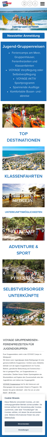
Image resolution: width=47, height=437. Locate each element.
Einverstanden (23, 424)
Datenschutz (10, 417)
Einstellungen (23, 430)
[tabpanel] (23, 158)
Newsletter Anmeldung (23, 36)
